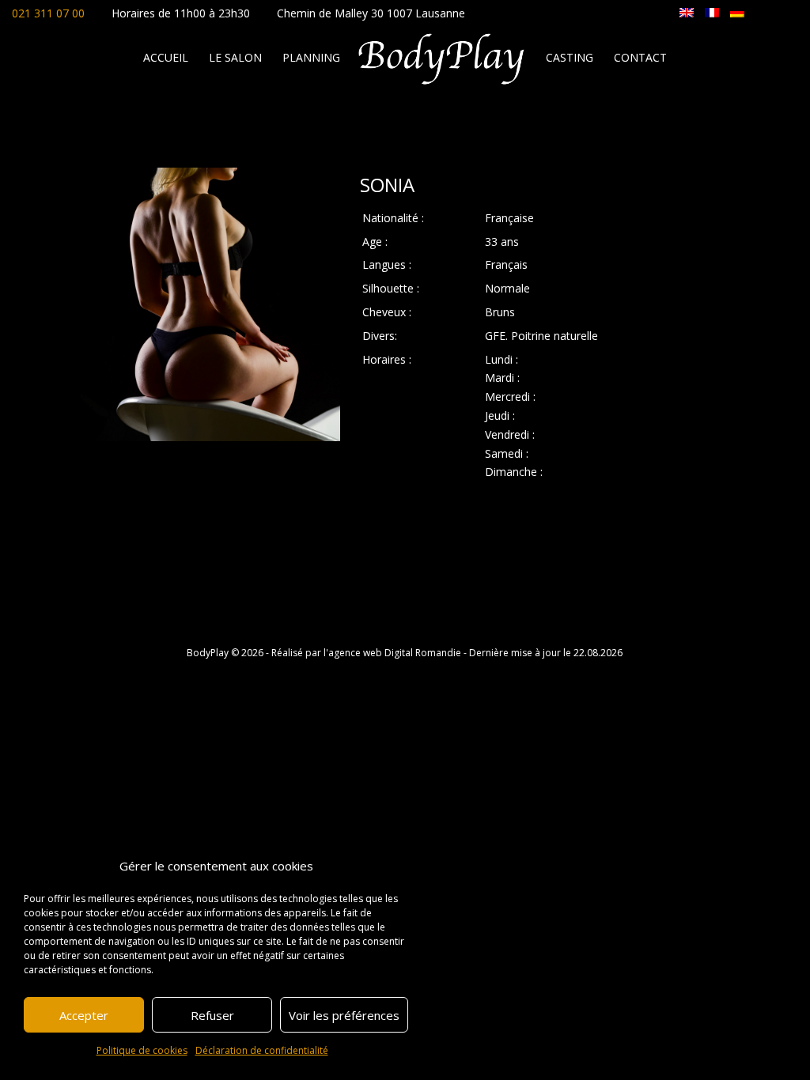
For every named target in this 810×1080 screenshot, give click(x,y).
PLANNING (311, 58)
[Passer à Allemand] (737, 11)
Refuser (212, 1015)
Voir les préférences (344, 1015)
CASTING (569, 58)
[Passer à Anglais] (686, 11)
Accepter (83, 1015)
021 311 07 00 (48, 13)
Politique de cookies (142, 1050)
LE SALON (235, 58)
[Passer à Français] (712, 11)
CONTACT (640, 58)
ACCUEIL (165, 58)
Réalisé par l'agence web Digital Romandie (366, 652)
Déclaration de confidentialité (261, 1050)
